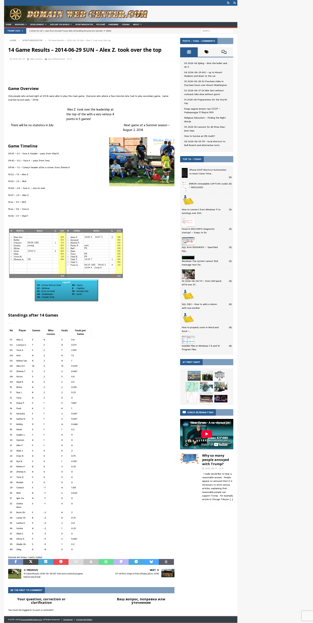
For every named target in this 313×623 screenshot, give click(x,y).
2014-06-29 (19, 59)
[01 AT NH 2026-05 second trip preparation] (191, 387)
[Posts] (189, 52)
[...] (231, 499)
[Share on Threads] (166, 562)
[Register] (234, 3)
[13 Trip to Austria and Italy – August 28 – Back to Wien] (219, 376)
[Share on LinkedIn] (45, 562)
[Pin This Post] (60, 562)
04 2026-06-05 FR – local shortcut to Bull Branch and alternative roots (204, 143)
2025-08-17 (211, 468)
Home (8, 24)
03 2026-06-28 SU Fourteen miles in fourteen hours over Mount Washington (205, 83)
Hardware (113, 24)
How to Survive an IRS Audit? (199, 136)
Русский (100, 24)
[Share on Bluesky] (151, 562)
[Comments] (224, 52)
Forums (126, 24)
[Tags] (206, 52)
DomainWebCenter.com (31, 619)
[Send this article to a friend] (75, 562)
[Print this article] (90, 562)
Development (37, 24)
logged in (27, 610)
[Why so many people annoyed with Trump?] (189, 476)
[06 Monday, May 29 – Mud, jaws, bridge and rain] (206, 387)
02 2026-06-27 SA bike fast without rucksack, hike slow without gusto (204, 92)
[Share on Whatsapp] (106, 562)
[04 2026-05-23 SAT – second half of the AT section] (206, 397)
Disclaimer (68, 619)
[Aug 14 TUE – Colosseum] (194, 376)
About (136, 24)
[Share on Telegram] (136, 562)
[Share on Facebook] (15, 562)
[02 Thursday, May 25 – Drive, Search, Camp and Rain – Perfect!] (220, 398)
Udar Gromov (36, 59)
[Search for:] (217, 30)
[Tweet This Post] (30, 562)
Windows (19, 24)
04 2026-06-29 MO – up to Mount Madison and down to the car (203, 74)
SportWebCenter (84, 24)
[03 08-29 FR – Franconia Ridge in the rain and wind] (191, 397)
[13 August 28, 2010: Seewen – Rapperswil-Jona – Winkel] (207, 376)
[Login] (228, 3)
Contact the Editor (84, 619)
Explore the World (59, 24)
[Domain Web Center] (80, 20)
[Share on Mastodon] (121, 562)
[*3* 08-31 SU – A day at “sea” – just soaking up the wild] (220, 387)
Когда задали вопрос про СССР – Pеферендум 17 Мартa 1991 (202, 110)
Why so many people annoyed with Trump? (215, 459)
